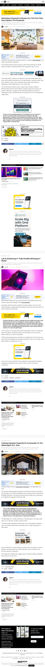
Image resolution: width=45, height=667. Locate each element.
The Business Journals (9, 566)
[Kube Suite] (22, 56)
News (8, 5)
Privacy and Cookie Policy (22, 665)
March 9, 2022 (12, 451)
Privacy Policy (22, 657)
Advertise (3, 657)
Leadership (13, 5)
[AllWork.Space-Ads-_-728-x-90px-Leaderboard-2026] (22, 73)
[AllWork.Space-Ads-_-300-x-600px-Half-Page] (22, 229)
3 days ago (31, 170)
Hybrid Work (11, 377)
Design (32, 5)
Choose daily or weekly (6, 641)
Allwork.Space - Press (5, 419)
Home (3, 5)
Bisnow (6, 138)
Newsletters (16, 657)
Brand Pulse (21, 658)
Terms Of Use (28, 657)
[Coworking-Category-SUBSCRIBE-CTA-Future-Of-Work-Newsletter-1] (22, 130)
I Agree (31, 665)
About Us (34, 657)
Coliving (5, 568)
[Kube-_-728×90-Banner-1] (22, 12)
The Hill (6, 375)
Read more (4, 428)
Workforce (38, 5)
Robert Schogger (5, 181)
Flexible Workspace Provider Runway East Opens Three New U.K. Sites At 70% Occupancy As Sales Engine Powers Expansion (7, 415)
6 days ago (31, 181)
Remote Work (17, 377)
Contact (38, 657)
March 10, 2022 (12, 26)
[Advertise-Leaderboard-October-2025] (22, 371)
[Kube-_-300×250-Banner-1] (22, 202)
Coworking (26, 5)
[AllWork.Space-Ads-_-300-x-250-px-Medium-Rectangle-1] (22, 538)
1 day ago (10, 181)
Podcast (26, 658)
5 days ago (31, 175)
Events (30, 658)
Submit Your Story (9, 657)
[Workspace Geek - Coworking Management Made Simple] (22, 105)
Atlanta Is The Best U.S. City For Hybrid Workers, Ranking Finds (37, 406)
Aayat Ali (6, 26)
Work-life (20, 5)
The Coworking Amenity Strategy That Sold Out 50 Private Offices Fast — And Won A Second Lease (36, 178)
